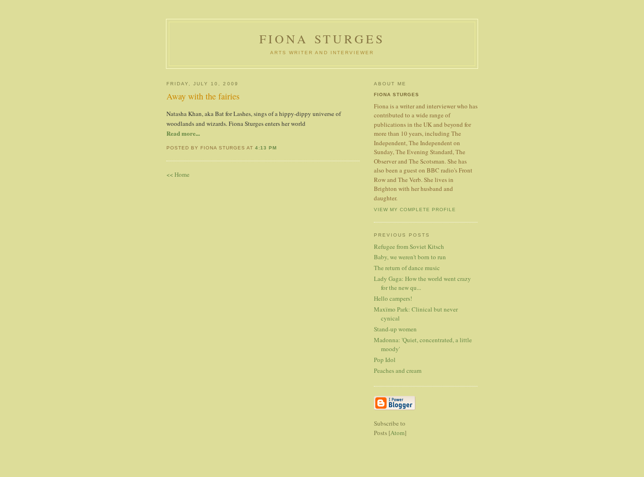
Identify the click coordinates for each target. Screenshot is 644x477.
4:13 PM (266, 147)
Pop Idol (385, 359)
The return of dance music (407, 267)
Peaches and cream (397, 370)
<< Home (178, 174)
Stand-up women (395, 329)
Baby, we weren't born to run (410, 257)
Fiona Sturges (322, 39)
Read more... (183, 133)
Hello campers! (393, 298)
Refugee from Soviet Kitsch (409, 246)
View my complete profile (415, 209)
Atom (397, 432)
